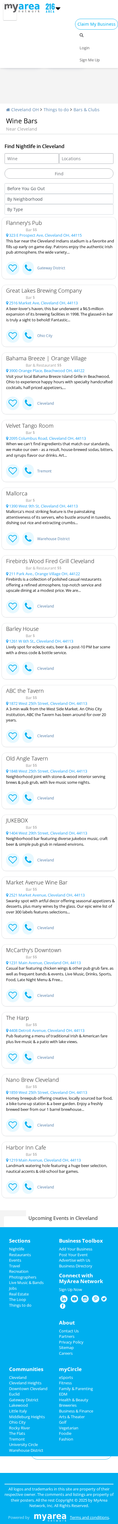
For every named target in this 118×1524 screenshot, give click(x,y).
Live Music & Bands (26, 1282)
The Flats (17, 1433)
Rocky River (19, 1428)
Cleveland (45, 403)
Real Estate (19, 1294)
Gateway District (51, 268)
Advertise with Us (74, 1260)
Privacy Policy (71, 1342)
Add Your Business (75, 1249)
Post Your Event (73, 1254)
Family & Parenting (76, 1388)
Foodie (65, 1433)
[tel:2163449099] (28, 995)
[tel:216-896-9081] (28, 403)
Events (15, 1260)
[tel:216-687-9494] (28, 539)
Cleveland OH (24, 109)
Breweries (68, 1405)
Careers (66, 1353)
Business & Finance (76, 1411)
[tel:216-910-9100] (28, 606)
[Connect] (12, 268)
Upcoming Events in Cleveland (63, 1218)
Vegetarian (68, 1428)
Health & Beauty (73, 1399)
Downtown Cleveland (28, 1388)
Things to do (56, 109)
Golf (62, 1422)
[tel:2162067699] (28, 860)
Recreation (18, 1271)
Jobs (13, 1288)
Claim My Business (96, 24)
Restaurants (20, 1254)
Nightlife (16, 1249)
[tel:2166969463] (28, 928)
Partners (66, 1336)
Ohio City (44, 335)
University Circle (23, 1444)
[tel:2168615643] (28, 798)
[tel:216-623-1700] (28, 668)
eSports (66, 1377)
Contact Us (69, 1331)
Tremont (44, 471)
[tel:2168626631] (28, 1125)
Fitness (65, 1383)
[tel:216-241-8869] (28, 471)
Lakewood (18, 1405)
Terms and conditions (89, 1517)
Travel (14, 1266)
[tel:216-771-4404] (28, 336)
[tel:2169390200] (28, 1057)
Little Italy (18, 1411)
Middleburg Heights (27, 1416)
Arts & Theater (72, 1416)
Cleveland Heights (25, 1383)
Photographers (22, 1277)
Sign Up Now (70, 1289)
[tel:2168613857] (28, 736)
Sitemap (66, 1347)
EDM (63, 1394)
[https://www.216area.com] (23, 7)
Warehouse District (53, 538)
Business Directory (75, 1266)
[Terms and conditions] (50, 1517)
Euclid (14, 1394)
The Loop (17, 1299)
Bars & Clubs (87, 109)
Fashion (66, 1439)
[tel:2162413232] (28, 1187)
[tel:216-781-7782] (28, 268)
